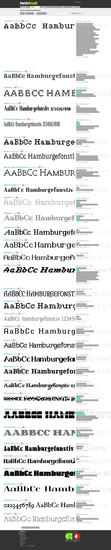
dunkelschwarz (18, 468)
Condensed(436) (88, 126)
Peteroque (7, 87)
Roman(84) (85, 172)
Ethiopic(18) (94, 45)
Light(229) (89, 518)
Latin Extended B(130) (90, 78)
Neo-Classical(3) (95, 126)
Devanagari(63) (85, 36)
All (81, 13)
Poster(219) (94, 475)
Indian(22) (91, 36)
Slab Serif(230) (84, 29)
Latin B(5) (91, 31)
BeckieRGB (14, 227)
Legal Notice (22, 539)
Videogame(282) (89, 272)
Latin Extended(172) (93, 204)
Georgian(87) (79, 38)
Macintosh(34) (85, 232)
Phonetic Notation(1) (80, 53)
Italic (78, 270)
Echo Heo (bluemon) (14, 380)
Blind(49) (93, 53)
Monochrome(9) (85, 76)
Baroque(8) (79, 94)
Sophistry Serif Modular (11, 240)
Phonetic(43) (89, 51)
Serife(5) (84, 518)
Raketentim (7, 213)
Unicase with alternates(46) (87, 400)
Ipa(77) (96, 44)
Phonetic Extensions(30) (81, 51)
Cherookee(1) (79, 45)
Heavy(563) (88, 475)
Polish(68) (94, 110)
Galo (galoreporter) (14, 103)
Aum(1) (90, 175)
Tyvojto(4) (78, 331)
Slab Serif (86, 369)
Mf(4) (84, 293)
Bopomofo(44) (91, 40)
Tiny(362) (96, 275)
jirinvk (16, 326)
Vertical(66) (85, 434)
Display (78, 216)
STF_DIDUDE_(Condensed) (12, 119)
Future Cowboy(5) (80, 418)
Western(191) (79, 416)
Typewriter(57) (85, 142)
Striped (78, 432)
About (21, 541)
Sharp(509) (95, 156)
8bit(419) (78, 272)
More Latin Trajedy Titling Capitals (15, 167)
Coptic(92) (93, 33)
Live (52, 7)
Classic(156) (79, 172)
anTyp (13, 87)
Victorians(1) (79, 293)
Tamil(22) (85, 44)
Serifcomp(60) (84, 331)
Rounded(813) (79, 347)
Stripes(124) (91, 434)
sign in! (78, 2)
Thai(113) (85, 38)
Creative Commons (79, 57)
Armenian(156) (85, 40)
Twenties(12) (79, 518)
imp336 (14, 252)
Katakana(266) (92, 42)
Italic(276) (84, 281)
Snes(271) (96, 272)
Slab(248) (78, 29)
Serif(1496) (93, 27)
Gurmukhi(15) (91, 44)
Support (73, 7)
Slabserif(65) (91, 142)
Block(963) (89, 156)
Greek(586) (88, 33)
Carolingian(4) (90, 385)
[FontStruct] (30, 4)
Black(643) (85, 416)
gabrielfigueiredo (14, 265)
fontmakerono (15, 354)
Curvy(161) (79, 400)
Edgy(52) (96, 345)
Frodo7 (14, 197)
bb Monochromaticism (11, 71)
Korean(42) (79, 40)
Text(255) (84, 345)
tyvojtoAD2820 (8, 326)
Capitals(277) (90, 94)
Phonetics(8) (95, 51)
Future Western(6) (88, 418)
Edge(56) (78, 158)
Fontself (74, 540)
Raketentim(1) (79, 220)
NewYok (6, 103)
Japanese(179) (79, 44)
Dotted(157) (86, 204)
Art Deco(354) (95, 518)
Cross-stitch (79, 92)
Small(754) (91, 275)
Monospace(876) (90, 25)
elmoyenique (17, 366)
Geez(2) (78, 47)
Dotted (78, 202)
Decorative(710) (80, 96)
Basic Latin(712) (85, 108)
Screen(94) (84, 94)
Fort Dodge (7, 252)
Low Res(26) (85, 277)
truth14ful (23, 240)
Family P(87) (85, 505)
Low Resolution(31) (92, 277)
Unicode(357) (91, 29)
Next (34, 527)
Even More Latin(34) (80, 33)
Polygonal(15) (79, 373)
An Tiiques (7, 354)
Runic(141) (89, 47)
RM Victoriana (8, 288)
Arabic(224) (79, 36)
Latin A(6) (86, 31)
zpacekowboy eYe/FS (10, 409)
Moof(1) (90, 232)
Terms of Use (22, 534)
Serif (85, 74)
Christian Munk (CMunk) (16, 20)
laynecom (20, 185)
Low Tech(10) (79, 279)
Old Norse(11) (79, 49)
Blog (62, 7)
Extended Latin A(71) (80, 110)
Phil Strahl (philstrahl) (18, 137)
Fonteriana (7, 227)
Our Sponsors (23, 542)
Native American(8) (86, 45)
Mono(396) (87, 27)
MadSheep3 (22, 71)
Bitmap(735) (86, 220)
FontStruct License (79, 361)
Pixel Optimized (79, 74)
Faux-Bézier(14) (85, 492)
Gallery (32, 7)
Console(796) (79, 275)
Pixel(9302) (79, 25)
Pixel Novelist (8, 137)
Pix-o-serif (7, 301)
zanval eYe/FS (8, 393)
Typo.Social (22, 533)
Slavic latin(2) (88, 110)
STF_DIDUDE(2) (80, 129)
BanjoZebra (14, 301)
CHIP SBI (7, 265)
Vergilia (6, 380)
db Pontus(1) (79, 520)
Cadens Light (8, 313)
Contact (21, 544)
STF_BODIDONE (9, 484)
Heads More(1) (79, 477)
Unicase (78, 398)
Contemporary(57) (80, 126)
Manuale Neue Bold (10, 185)
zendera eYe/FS (9, 443)
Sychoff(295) (79, 505)
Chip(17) (90, 279)
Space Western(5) (92, 416)
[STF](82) (86, 129)
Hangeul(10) (96, 38)
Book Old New (8, 500)
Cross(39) (96, 220)
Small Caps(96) (79, 175)
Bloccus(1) (84, 158)
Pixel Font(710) (79, 204)
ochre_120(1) (90, 331)
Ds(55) (78, 475)
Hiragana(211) (85, 42)
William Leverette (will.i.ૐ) (32, 167)
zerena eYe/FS (8, 366)
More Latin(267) (80, 31)
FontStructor (44, 7)
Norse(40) (94, 47)
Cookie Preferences (24, 537)
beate (11, 340)
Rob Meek (32, 545)
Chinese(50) (79, 42)
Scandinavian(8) (86, 49)
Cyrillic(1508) (92, 76)
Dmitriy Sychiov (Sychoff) (20, 500)
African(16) (83, 47)
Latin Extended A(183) (81, 78)
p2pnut (15, 288)
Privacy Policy (23, 536)
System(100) (85, 279)
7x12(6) (84, 25)
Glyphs (66, 540)
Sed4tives (25, 119)
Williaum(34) (79, 177)
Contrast (78, 489)
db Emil (6, 340)
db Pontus (7, 514)
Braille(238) (88, 53)
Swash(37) (86, 175)
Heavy (83, 414)
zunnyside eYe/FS (9, 427)
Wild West (78, 414)
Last (38, 527)
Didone (78, 124)
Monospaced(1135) (80, 27)
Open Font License (79, 321)
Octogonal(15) (79, 371)
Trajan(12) (95, 172)
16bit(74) (83, 272)
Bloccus (6, 151)
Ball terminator (8, 456)
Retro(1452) (91, 505)
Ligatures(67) (86, 96)
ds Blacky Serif (9, 468)
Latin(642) (97, 29)
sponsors (76, 531)
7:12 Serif (7, 21)
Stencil (85, 430)
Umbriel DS (7, 197)
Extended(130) (96, 175)
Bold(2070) (79, 281)
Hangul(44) (90, 38)
